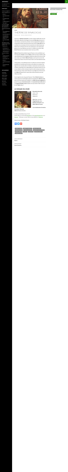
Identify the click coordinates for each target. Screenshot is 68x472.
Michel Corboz (18, 131)
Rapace (18, 139)
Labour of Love (4, 75)
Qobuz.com (41, 117)
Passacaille (29, 115)
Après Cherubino (17, 144)
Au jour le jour (5, 58)
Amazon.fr (16, 117)
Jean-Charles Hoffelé (27, 35)
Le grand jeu (4, 72)
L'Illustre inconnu (6, 49)
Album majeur (4, 78)
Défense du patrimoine (6, 28)
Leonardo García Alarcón (39, 130)
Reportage (4, 22)
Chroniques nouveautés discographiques (6, 37)
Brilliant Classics (37, 128)
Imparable (4, 83)
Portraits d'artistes (6, 39)
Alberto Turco (19, 128)
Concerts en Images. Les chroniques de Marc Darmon (5, 25)
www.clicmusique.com (38, 115)
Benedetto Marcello (27, 128)
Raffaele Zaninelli (38, 131)
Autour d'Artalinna (5, 12)
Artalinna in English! (5, 10)
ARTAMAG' (5, 1)
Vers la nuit (4, 80)
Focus (15, 30)
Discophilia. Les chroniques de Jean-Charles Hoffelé (6, 43)
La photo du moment (6, 61)
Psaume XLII (31, 131)
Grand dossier (5, 48)
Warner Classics (19, 133)
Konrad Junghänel (28, 130)
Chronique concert (6, 15)
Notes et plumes (5, 51)
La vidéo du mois (5, 21)
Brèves (4, 14)
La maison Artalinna (5, 52)
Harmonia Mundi (19, 130)
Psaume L (25, 131)
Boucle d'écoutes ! (6, 34)
